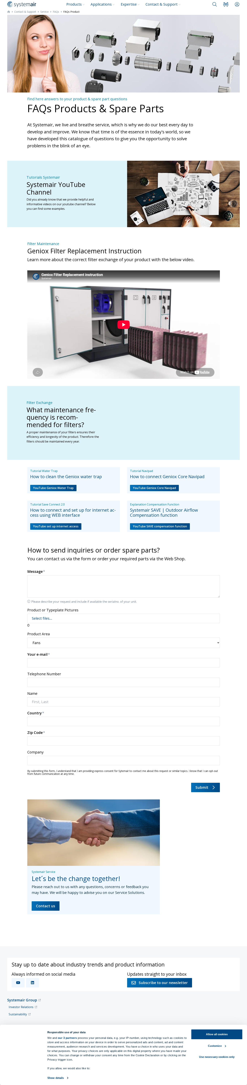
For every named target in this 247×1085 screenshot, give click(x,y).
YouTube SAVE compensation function (160, 526)
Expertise (129, 4)
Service (44, 11)
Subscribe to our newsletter (163, 982)
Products (74, 4)
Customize (215, 1045)
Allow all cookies (217, 1034)
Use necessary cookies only (217, 1056)
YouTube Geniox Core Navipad (154, 488)
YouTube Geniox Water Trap (53, 488)
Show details (55, 1077)
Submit (201, 787)
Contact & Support (162, 4)
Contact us (45, 905)
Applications (101, 4)
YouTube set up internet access (55, 526)
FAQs (56, 11)
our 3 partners (67, 1037)
